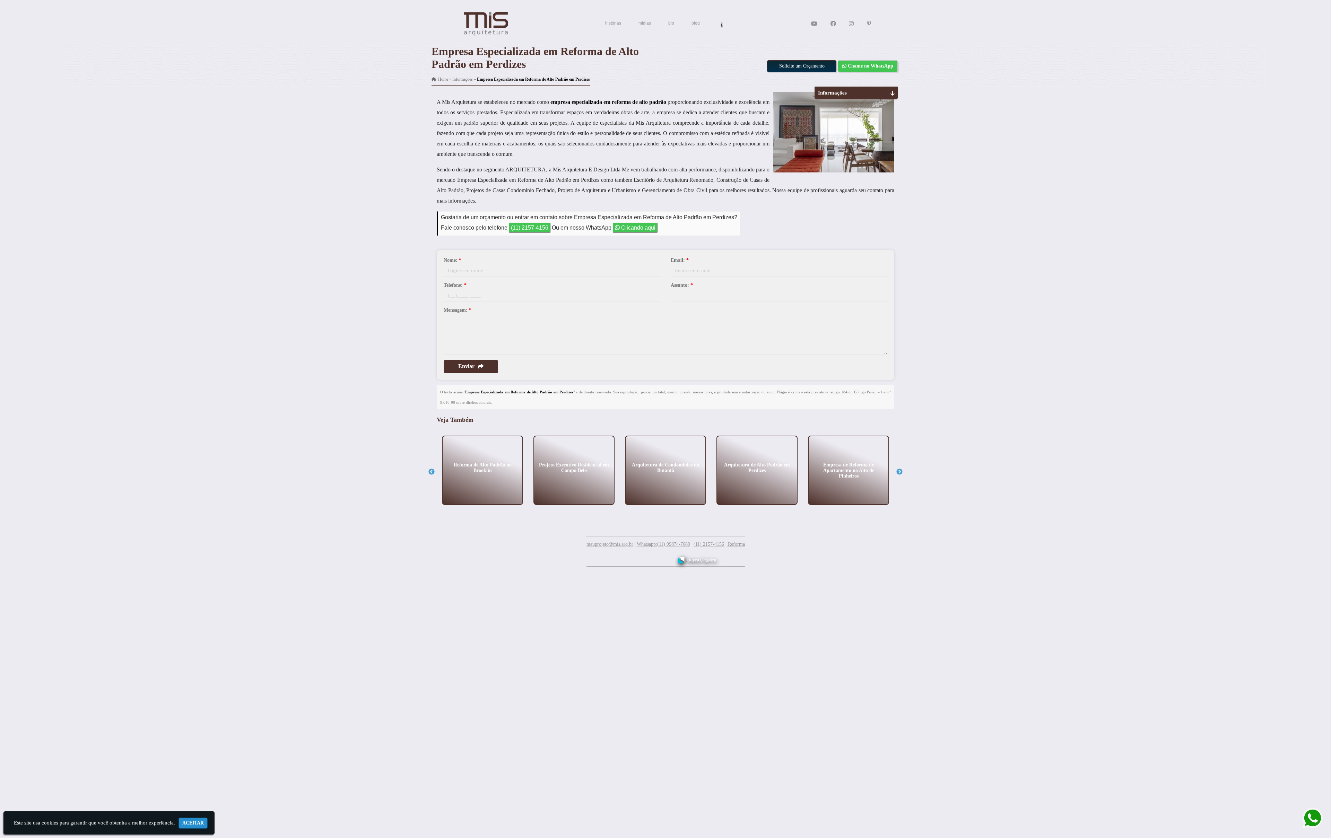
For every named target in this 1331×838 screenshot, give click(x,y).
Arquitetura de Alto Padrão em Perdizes (757, 467)
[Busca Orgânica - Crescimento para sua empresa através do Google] (697, 559)
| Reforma (735, 544)
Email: (680, 260)
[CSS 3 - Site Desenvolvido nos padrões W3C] (641, 557)
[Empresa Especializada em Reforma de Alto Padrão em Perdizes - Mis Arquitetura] (486, 24)
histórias (613, 23)
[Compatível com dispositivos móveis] (665, 557)
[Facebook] (833, 24)
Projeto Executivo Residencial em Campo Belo (574, 467)
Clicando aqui (637, 228)
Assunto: (682, 285)
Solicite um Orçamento (802, 66)
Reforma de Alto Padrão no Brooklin (483, 467)
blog (695, 23)
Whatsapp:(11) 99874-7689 (663, 544)
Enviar (466, 366)
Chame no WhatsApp (869, 66)
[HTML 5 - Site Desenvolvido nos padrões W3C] (617, 557)
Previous (431, 472)
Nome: (452, 260)
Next (899, 472)
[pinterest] (869, 24)
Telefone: (455, 285)
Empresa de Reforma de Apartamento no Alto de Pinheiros (848, 470)
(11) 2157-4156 (529, 228)
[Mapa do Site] (599, 556)
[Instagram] (851, 24)
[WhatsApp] (1306, 818)
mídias (644, 23)
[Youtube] (814, 24)
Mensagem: (457, 310)
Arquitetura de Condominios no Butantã (665, 467)
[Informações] (721, 24)
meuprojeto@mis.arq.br (609, 544)
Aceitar (193, 823)
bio (671, 23)
